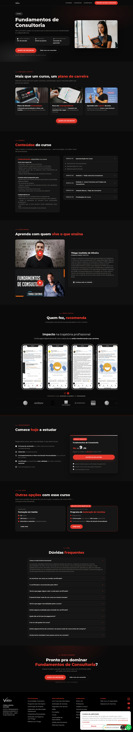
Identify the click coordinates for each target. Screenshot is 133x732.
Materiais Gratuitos (58, 725)
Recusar (93, 726)
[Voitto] (17, 3)
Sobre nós (79, 701)
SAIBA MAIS (24, 526)
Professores (80, 704)
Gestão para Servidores (59, 722)
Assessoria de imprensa (108, 704)
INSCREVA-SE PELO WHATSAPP (106, 3)
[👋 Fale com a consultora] (128, 727)
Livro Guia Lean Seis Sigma (60, 701)
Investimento (88, 3)
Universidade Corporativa (36, 701)
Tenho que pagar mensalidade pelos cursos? (45, 604)
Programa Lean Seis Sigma (36, 704)
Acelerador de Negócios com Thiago (35, 718)
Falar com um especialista (108, 701)
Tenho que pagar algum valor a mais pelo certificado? (48, 591)
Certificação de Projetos (35, 706)
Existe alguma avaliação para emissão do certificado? (48, 610)
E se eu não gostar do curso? (39, 622)
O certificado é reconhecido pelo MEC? (43, 585)
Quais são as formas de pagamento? (42, 616)
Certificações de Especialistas (57, 718)
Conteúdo (69, 3)
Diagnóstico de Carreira (59, 706)
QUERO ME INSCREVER (26, 50)
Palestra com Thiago (34, 721)
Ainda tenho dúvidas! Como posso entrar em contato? (49, 635)
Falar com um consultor (48, 50)
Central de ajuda (81, 709)
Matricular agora (94, 457)
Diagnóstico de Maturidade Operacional (37, 710)
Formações (55, 712)
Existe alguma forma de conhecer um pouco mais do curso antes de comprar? (57, 629)
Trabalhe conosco (82, 706)
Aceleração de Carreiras (59, 704)
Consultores (78, 3)
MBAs (54, 709)
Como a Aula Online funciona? (40, 560)
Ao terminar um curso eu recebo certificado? (45, 578)
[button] (40, 253)
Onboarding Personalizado (36, 714)
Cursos (54, 715)
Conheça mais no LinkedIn (83, 282)
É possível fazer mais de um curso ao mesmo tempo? (48, 597)
